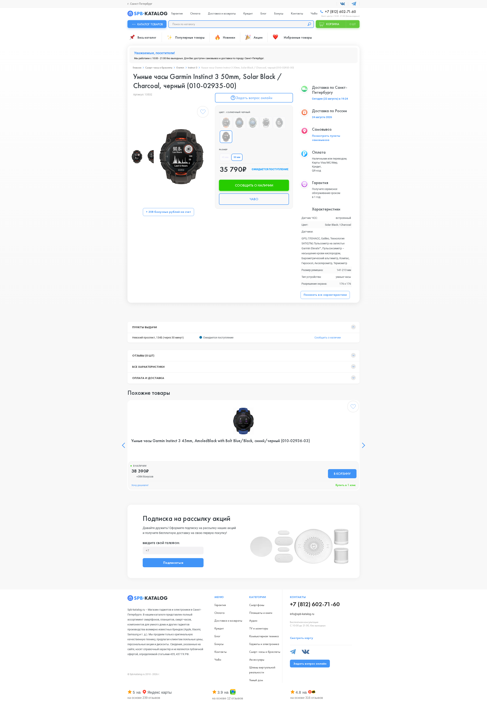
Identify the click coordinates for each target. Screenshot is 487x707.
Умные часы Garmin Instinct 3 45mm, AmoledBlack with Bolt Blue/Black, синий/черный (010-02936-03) (220, 440)
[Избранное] (203, 112)
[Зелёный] (252, 122)
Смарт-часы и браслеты (158, 67)
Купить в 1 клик (346, 485)
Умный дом (256, 680)
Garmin (180, 67)
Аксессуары (256, 660)
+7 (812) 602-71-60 (340, 12)
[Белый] (266, 122)
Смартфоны (256, 605)
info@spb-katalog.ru (302, 614)
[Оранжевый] (226, 122)
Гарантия (177, 13)
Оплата (195, 13)
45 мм (225, 157)
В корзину (342, 473)
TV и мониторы (258, 628)
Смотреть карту (301, 638)
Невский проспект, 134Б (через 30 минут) (158, 337)
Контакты (297, 13)
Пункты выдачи (144, 327)
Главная (137, 67)
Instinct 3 (192, 67)
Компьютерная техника (264, 636)
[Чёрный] (239, 122)
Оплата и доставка (148, 378)
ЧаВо (314, 13)
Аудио (253, 621)
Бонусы (278, 13)
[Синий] (279, 122)
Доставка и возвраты (222, 13)
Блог (263, 13)
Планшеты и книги (260, 613)
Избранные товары (298, 37)
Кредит (248, 13)
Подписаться (173, 562)
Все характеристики (148, 367)
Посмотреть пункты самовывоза (326, 138)
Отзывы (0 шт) (143, 355)
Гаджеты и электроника (264, 644)
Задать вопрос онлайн (254, 97)
